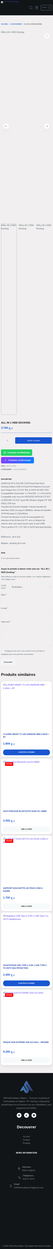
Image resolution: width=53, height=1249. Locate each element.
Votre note (3, 587)
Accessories (19, 469)
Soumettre (8, 662)
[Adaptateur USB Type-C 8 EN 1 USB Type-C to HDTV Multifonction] (26, 937)
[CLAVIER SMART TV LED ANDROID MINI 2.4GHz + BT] (26, 706)
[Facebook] (19, 1115)
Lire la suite (26, 829)
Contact (26, 1140)
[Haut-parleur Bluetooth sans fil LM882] (26, 783)
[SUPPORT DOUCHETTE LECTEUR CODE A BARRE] (26, 860)
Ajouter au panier (33, 440)
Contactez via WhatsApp (18, 452)
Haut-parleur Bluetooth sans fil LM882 (25, 811)
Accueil (26, 1136)
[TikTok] (26, 1115)
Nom (3, 595)
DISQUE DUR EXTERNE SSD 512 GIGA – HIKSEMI (26, 1042)
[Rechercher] (31, 7)
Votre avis (6, 622)
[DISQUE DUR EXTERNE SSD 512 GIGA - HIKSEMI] (26, 1014)
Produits (26, 1143)
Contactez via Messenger (19, 460)
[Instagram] (34, 1115)
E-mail (4, 608)
